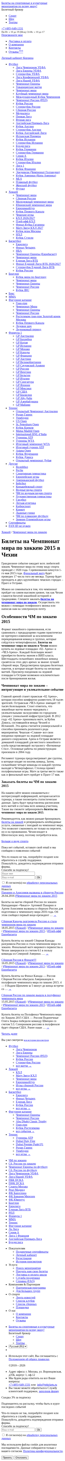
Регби (19, 470)
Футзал (20, 188)
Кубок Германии (26, 149)
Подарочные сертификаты (32, 1251)
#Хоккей (20, 927)
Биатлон (14, 273)
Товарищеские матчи (29, 87)
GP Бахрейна (24, 339)
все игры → (23, 1088)
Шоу (11, 19)
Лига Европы (24, 1052)
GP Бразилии (24, 394)
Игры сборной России (29, 1085)
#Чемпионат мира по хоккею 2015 (36, 895)
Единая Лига (24, 1101)
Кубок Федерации (27, 453)
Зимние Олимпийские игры (33, 519)
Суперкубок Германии (30, 152)
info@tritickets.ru (47, 1384)
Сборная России (26, 110)
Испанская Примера (28, 136)
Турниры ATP (24, 437)
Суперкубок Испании (29, 142)
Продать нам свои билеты (32, 1271)
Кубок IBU (22, 290)
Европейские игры (27, 476)
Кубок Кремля (24, 427)
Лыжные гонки (25, 512)
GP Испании (23, 345)
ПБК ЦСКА (16, 1180)
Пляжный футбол (27, 182)
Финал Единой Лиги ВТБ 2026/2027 (38, 263)
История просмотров (29, 1261)
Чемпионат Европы (28, 83)
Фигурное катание (20, 299)
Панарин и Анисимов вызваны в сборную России (32, 892)
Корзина (28, 57)
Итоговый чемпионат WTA (33, 444)
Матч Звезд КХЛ (26, 1075)
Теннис (13, 408)
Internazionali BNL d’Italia (31, 434)
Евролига (22, 244)
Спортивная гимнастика (31, 473)
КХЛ (19, 1072)
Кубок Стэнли (24, 237)
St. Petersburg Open (27, 424)
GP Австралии (25, 336)
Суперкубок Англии (28, 129)
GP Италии (23, 378)
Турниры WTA (25, 440)
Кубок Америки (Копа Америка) (36, 175)
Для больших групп (28, 1291)
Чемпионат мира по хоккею (30, 532)
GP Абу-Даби (24, 398)
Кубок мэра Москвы (28, 231)
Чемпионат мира (26, 90)
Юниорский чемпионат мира (34, 205)
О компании (16, 44)
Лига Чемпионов (26, 1049)
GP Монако (23, 349)
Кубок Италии (25, 159)
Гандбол (21, 499)
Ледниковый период (28, 329)
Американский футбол (30, 480)
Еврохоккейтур (25, 208)
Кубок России (24, 270)
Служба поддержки (28, 1277)
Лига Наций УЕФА (28, 80)
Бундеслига (23, 146)
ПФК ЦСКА (16, 1183)
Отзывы (16, 51)
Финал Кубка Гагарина (30, 224)
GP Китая (22, 342)
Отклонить (21, 1457)
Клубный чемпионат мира (32, 93)
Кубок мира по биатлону (31, 277)
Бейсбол (21, 483)
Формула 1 (15, 332)
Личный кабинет (12, 57)
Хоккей (13, 191)
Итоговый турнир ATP (30, 447)
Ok (38, 877)
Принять (7, 1457)
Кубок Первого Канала (30, 211)
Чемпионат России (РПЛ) (31, 1055)
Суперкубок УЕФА (28, 74)
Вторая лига (23, 119)
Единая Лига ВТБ (20, 1209)
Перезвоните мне (12, 35)
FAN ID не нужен (20, 525)
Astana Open (23, 450)
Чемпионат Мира (26, 306)
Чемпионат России (27, 286)
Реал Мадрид (17, 1189)
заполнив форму (49, 1391)
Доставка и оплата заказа (31, 1274)
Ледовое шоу (24, 326)
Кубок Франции (26, 168)
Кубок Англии (25, 126)
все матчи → (24, 1065)
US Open (21, 421)
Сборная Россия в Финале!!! (18, 959)
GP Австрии (23, 358)
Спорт (12, 15)
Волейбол (22, 467)
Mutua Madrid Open (27, 430)
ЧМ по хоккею (18, 1160)
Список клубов (25, 1300)
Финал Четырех (25, 247)
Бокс (11, 293)
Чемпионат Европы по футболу (28, 1166)
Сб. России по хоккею (22, 1163)
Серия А (21, 155)
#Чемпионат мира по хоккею (46, 927)
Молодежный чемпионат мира (35, 201)
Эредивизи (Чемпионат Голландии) (38, 172)
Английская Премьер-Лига (32, 123)
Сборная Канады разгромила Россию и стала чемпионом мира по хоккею (29, 923)
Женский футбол (26, 185)
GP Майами (23, 404)
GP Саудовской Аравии (30, 365)
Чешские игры (25, 214)
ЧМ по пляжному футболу (32, 516)
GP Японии (23, 385)
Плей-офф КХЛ (25, 221)
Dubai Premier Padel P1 (29, 1144)
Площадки (22, 1307)
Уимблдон (22, 417)
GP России (22, 368)
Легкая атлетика (26, 503)
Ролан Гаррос (24, 414)
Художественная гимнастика (33, 496)
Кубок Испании (25, 139)
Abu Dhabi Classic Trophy (31, 1121)
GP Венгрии (23, 372)
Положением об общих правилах (29, 1359)
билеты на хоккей (12, 821)
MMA (12, 296)
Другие (13, 463)
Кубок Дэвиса (24, 457)
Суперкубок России (28, 106)
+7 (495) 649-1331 (19, 1384)
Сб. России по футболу (23, 1170)
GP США (21, 391)
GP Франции (24, 355)
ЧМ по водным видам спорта (34, 493)
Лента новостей (25, 1297)
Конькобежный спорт (29, 486)
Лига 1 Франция (19, 1235)
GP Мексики (23, 388)
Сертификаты (17, 522)
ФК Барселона (17, 1193)
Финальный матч (34, 573)
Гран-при (21, 303)
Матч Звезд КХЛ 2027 (29, 227)
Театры (13, 22)
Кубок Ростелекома (28, 1128)
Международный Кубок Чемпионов (38, 96)
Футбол (13, 64)
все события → (25, 1131)
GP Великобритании (28, 362)
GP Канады (23, 352)
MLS (19, 178)
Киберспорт (23, 506)
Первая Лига (24, 116)
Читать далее (9, 1033)
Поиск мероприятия (28, 1268)
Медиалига (23, 113)
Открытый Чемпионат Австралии (37, 411)
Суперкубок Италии (28, 162)
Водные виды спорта (29, 489)
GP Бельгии (23, 375)
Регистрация (23, 1258)
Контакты (15, 47)
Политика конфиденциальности (43, 1451)
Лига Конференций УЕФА (32, 77)
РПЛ (11, 1212)
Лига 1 (20, 165)
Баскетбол (15, 241)
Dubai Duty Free (25, 1141)
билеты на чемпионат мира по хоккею (27, 600)
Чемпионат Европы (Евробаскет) (36, 254)
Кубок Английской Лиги (31, 132)
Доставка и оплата (20, 41)
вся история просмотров (36, 1040)
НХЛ (19, 234)
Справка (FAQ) (25, 1281)
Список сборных (26, 1304)
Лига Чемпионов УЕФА (31, 67)
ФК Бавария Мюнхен (22, 1196)
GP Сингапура (25, 381)
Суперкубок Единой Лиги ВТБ (35, 267)
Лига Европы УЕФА (28, 70)
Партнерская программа (31, 1287)
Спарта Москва (18, 1186)
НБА (19, 250)
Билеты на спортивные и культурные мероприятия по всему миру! (24, 4)
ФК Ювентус (17, 1199)
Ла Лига (14, 1229)
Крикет (20, 509)
